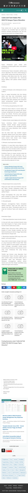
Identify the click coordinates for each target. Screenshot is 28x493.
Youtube (16, 462)
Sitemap (15, 485)
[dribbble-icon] (22, 6)
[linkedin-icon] (14, 6)
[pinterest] (13, 287)
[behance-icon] (24, 6)
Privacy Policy (9, 487)
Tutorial (15, 459)
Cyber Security (15, 472)
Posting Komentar (6, 24)
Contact (10, 485)
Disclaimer (20, 485)
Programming (5, 462)
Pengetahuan (5, 459)
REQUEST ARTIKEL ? (17, 487)
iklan (17, 470)
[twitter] (9, 287)
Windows (4, 472)
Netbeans (9, 478)
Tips (11, 459)
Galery (3, 478)
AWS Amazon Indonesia (7, 475)
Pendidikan (21, 459)
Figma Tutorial (21, 475)
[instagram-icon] (9, 6)
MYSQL (21, 462)
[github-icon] (19, 6)
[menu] (3, 10)
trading (4, 470)
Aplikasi (15, 464)
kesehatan (15, 478)
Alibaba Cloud (5, 464)
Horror (12, 470)
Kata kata (21, 464)
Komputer (11, 467)
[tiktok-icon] (17, 6)
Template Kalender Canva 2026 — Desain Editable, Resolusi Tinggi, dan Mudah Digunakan (13, 427)
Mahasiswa (23, 472)
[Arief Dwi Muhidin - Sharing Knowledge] (14, 3)
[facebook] (4, 287)
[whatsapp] (19, 287)
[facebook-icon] (4, 6)
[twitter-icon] (7, 6)
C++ (15, 475)
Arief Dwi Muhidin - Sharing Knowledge (17, 490)
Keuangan (4, 467)
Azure (9, 472)
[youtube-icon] (12, 6)
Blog (16, 467)
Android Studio (22, 467)
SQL (11, 464)
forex (8, 470)
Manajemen (22, 470)
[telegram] (23, 287)
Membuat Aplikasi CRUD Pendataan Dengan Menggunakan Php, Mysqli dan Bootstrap (13, 417)
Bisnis (11, 462)
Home (5, 485)
